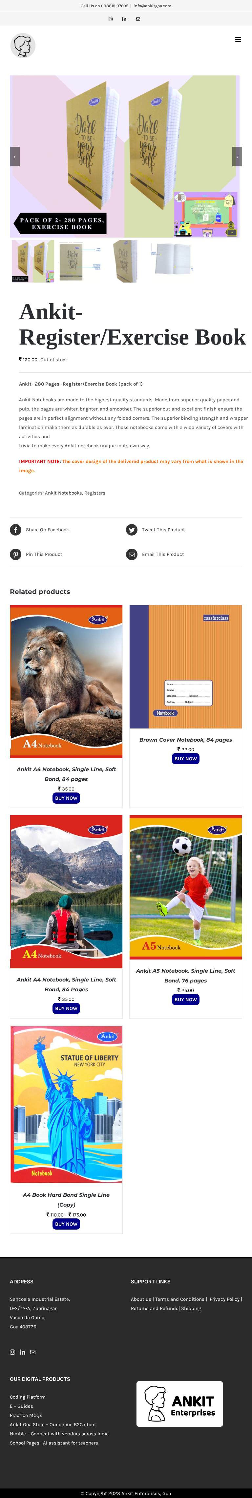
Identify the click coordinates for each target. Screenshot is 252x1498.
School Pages (24, 1443)
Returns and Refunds (154, 1308)
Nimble (18, 1434)
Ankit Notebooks (63, 493)
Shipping (191, 1308)
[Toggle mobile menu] (238, 39)
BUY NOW (66, 798)
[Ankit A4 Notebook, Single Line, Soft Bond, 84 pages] (66, 610)
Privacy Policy (224, 1299)
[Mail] (32, 1352)
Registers (94, 493)
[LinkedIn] (22, 1352)
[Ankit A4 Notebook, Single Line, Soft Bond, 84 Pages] (66, 820)
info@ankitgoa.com (152, 5)
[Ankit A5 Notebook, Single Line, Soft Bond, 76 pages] (186, 820)
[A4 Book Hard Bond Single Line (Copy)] (66, 1030)
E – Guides (21, 1406)
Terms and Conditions (179, 1299)
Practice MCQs (26, 1415)
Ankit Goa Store (27, 1424)
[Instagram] (12, 1352)
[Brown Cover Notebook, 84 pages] (186, 610)
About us (141, 1299)
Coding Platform (28, 1397)
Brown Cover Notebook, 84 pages (185, 740)
